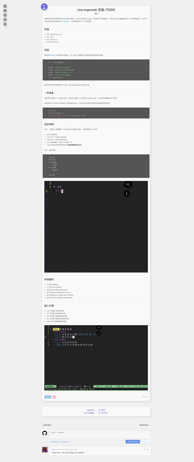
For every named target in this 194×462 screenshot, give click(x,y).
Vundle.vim (53, 55)
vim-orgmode (64, 21)
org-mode (48, 397)
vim (54, 397)
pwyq (53, 449)
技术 (96, 13)
